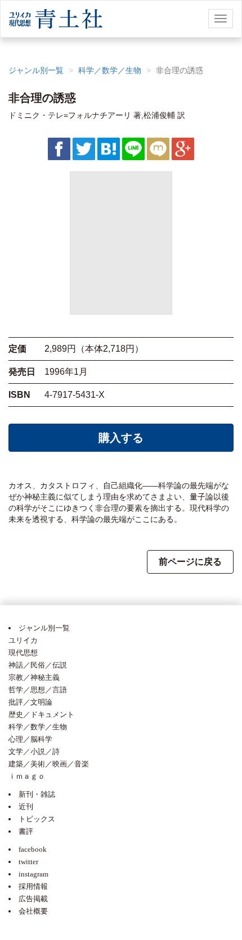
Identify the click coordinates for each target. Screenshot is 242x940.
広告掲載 (33, 898)
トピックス (37, 819)
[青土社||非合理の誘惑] (108, 148)
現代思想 (23, 652)
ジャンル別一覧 (36, 70)
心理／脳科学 (30, 739)
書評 (26, 831)
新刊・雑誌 (37, 794)
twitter (28, 861)
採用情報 (33, 886)
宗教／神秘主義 (34, 677)
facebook (33, 849)
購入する (121, 438)
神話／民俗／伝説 (37, 665)
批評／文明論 (30, 702)
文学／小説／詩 (34, 751)
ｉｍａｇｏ (26, 776)
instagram (33, 874)
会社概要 (33, 911)
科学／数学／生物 (109, 70)
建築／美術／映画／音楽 (48, 764)
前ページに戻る (190, 561)
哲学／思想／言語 (37, 689)
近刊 (26, 806)
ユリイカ (23, 640)
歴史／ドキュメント (41, 714)
